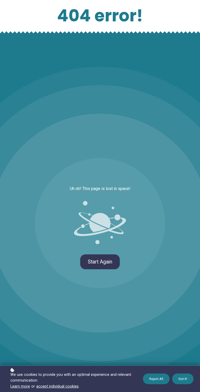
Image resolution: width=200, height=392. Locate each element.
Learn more (20, 386)
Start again (100, 262)
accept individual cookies (57, 386)
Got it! (182, 379)
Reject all (156, 379)
